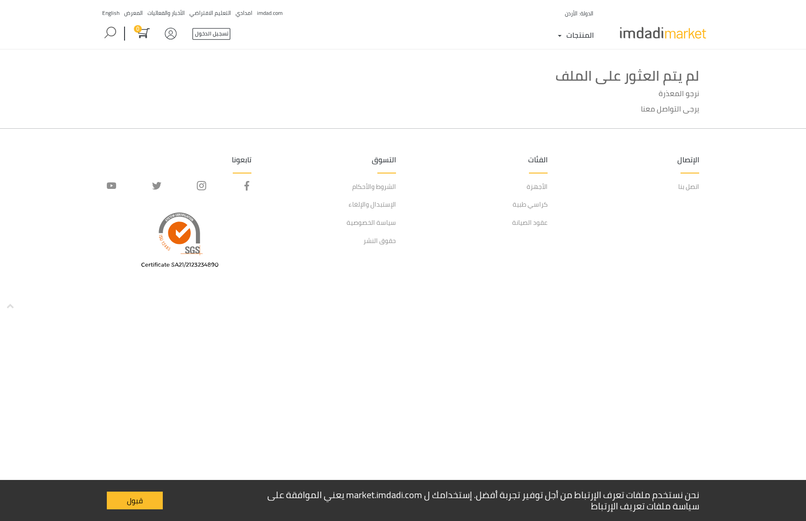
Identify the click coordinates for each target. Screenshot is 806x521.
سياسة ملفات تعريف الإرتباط (645, 505)
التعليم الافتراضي (210, 12)
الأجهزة (537, 187)
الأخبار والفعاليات (166, 12)
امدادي (244, 12)
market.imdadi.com (384, 494)
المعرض (133, 12)
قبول (135, 500)
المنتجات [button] (580, 35)
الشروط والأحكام (374, 187)
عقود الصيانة (530, 222)
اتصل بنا (688, 187)
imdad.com (270, 12)
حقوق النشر (379, 241)
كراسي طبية (530, 204)
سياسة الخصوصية (371, 222)
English (110, 12)
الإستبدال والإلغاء (372, 204)
